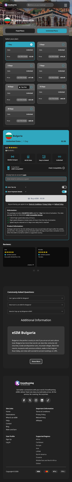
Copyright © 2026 (12, 471)
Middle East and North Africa (46, 460)
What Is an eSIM (11, 418)
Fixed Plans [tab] (20, 31)
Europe (38, 445)
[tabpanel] (36, 83)
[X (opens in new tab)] (30, 400)
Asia (37, 448)
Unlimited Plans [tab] (52, 31)
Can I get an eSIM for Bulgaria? (19, 298)
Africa (38, 439)
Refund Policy (59, 204)
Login (24, 175)
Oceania (39, 457)
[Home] (10, 5)
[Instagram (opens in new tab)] (36, 400)
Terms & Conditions (35, 204)
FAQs (8, 421)
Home (8, 411)
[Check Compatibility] (63, 168)
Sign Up (9, 439)
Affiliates (39, 421)
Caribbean (39, 442)
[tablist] (36, 30)
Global (38, 463)
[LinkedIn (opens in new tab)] (42, 400)
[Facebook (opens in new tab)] (24, 400)
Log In (8, 442)
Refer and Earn (11, 430)
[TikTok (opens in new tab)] (48, 400)
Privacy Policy (46, 204)
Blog (7, 427)
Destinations (10, 415)
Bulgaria (19, 13)
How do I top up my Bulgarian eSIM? (20, 311)
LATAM (38, 451)
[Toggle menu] (66, 5)
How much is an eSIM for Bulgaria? (20, 305)
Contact (9, 424)
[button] (33, 270)
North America (41, 454)
